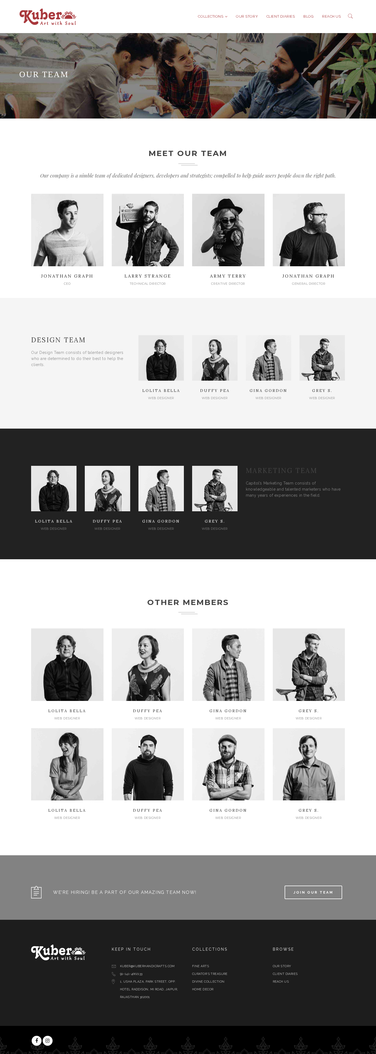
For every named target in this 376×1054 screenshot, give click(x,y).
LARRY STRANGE (147, 276)
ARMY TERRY (228, 276)
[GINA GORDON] (268, 357)
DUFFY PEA (215, 390)
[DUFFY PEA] (215, 357)
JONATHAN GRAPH (67, 276)
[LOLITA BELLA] (161, 357)
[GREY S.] (322, 357)
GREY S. (322, 390)
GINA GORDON (268, 390)
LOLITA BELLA (161, 390)
